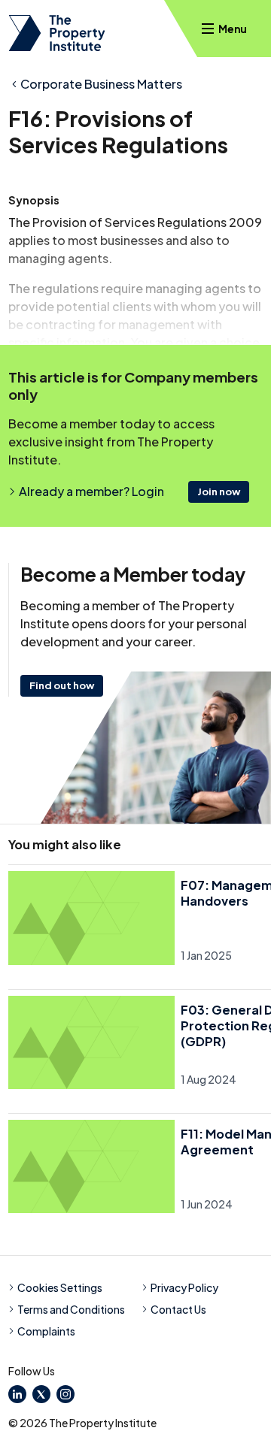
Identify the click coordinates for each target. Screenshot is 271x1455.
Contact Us (178, 1309)
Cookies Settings (59, 1287)
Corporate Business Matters (101, 84)
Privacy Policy (184, 1287)
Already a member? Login (91, 491)
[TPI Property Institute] (56, 33)
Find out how (61, 685)
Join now (218, 492)
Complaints (46, 1331)
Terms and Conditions (71, 1309)
